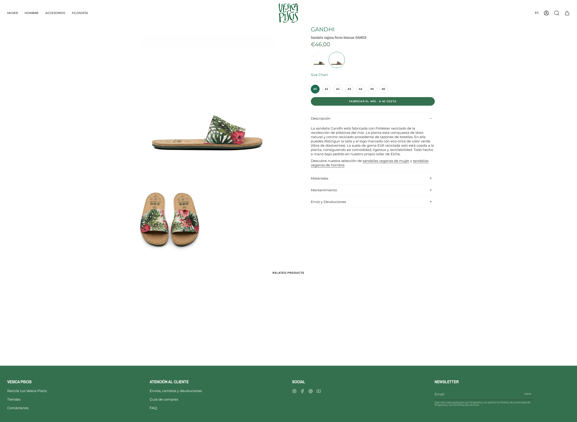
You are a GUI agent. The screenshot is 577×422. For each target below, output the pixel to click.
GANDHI (323, 29)
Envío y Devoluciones (328, 202)
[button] (12, 13)
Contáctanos (17, 408)
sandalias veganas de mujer (386, 160)
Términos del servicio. (466, 404)
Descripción (320, 118)
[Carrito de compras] (567, 13)
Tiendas (13, 399)
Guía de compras (164, 399)
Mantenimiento (324, 190)
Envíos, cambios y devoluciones (176, 391)
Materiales (319, 178)
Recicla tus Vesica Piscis (27, 391)
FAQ (153, 408)
